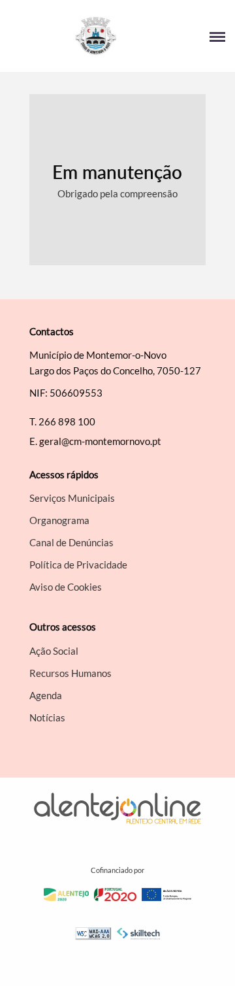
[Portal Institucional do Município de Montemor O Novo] (64, 36)
